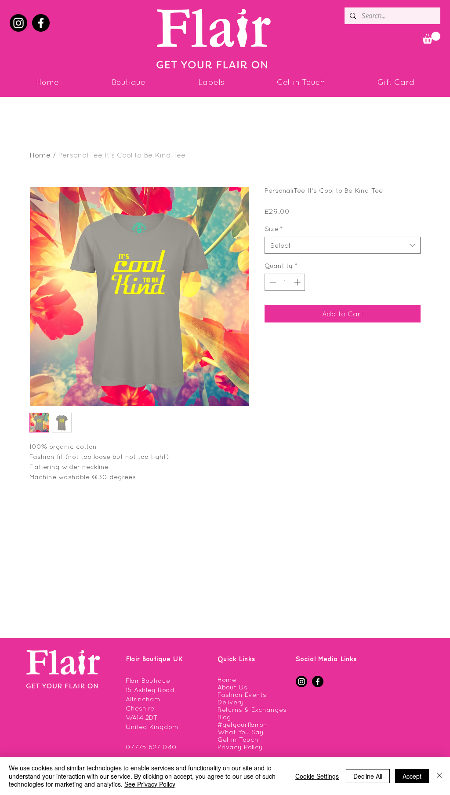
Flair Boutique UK (154, 659)
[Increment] (298, 282)
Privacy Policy (240, 747)
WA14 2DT (142, 717)
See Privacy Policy (149, 784)
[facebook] (41, 23)
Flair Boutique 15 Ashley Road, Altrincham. (151, 690)
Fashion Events (242, 694)
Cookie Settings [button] (317, 776)
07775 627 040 (151, 747)
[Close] (439, 776)
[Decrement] (272, 282)
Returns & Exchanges (252, 709)
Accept (412, 776)
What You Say (241, 732)
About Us (232, 687)
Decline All (367, 776)
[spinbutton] (285, 282)
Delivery (231, 702)
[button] (431, 38)
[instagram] (18, 23)
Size (274, 228)
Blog (224, 717)
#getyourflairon (242, 724)
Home (40, 155)
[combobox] (343, 245)
